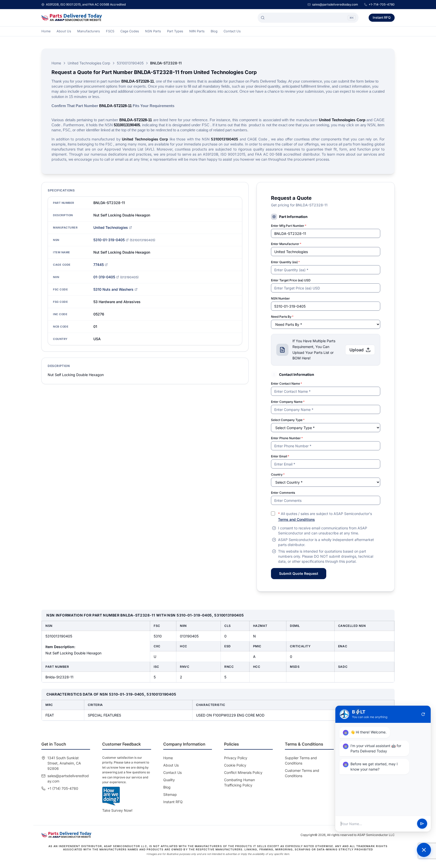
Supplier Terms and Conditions (301, 760)
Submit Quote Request (298, 573)
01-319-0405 (104, 277)
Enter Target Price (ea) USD (291, 280)
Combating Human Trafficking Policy (239, 782)
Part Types (175, 31)
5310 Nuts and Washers (113, 289)
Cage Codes (129, 31)
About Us (64, 31)
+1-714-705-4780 (382, 4)
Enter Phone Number (287, 438)
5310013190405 (130, 63)
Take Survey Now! (117, 810)
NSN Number (280, 298)
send (422, 824)
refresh (423, 714)
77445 (98, 264)
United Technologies (110, 227)
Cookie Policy (235, 765)
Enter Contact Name (286, 383)
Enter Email (280, 456)
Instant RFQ (382, 17)
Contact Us (232, 31)
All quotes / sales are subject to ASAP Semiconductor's (325, 516)
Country (278, 474)
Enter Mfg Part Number (288, 226)
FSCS (110, 31)
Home (45, 31)
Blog (214, 31)
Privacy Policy (235, 758)
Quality (169, 780)
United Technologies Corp (89, 63)
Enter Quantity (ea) (285, 262)
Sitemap (170, 794)
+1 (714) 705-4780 (62, 788)
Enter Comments (283, 493)
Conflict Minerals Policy (243, 772)
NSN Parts (153, 31)
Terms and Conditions (296, 519)
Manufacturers (88, 31)
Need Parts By (282, 316)
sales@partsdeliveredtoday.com (335, 4)
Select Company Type (288, 420)
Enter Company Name (288, 402)
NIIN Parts (197, 31)
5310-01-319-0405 (109, 240)
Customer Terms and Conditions (302, 773)
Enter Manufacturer (286, 244)
